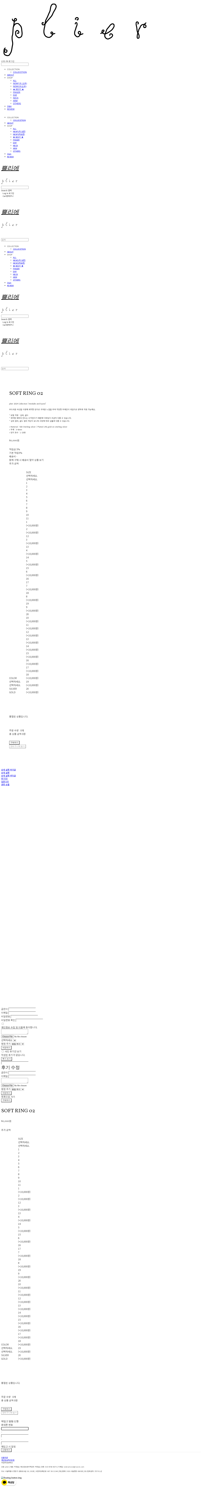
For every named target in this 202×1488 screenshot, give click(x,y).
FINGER (16, 92)
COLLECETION (20, 72)
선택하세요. (15, 681)
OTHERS (17, 103)
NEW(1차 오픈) (20, 83)
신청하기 (6, 1450)
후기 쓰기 (6, 1059)
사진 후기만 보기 (13, 1051)
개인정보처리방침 (7, 1460)
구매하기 (6, 1100)
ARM (15, 100)
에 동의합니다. (19, 1027)
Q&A (9, 106)
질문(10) (5, 781)
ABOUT (10, 74)
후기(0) (4, 778)
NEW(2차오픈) (19, 86)
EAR (15, 95)
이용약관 (4, 1457)
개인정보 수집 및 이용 (12, 1027)
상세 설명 (5, 772)
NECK (15, 97)
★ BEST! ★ (18, 89)
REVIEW (10, 109)
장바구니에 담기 (9, 1412)
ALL (14, 80)
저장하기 (6, 1047)
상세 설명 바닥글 (8, 775)
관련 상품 (5, 784)
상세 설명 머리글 (8, 769)
